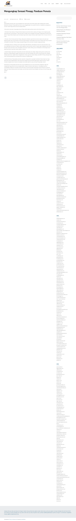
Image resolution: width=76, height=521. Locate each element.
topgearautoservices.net (61, 340)
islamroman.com (60, 404)
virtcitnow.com (59, 392)
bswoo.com (59, 501)
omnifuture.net (59, 372)
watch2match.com (60, 471)
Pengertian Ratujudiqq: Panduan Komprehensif (63, 34)
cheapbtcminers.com (60, 270)
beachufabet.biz (59, 334)
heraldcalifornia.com (60, 282)
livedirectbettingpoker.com (61, 156)
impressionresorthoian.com (61, 171)
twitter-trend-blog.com (61, 414)
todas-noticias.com (60, 86)
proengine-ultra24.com (61, 435)
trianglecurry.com (60, 322)
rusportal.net (59, 89)
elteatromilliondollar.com (61, 111)
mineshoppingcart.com (61, 236)
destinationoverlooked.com (61, 196)
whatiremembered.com (61, 420)
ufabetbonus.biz (59, 495)
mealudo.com (59, 153)
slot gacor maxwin (22, 511)
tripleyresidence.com (60, 302)
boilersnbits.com (60, 125)
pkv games (28, 19)
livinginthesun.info (60, 92)
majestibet (69, 512)
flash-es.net (59, 165)
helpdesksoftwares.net (61, 218)
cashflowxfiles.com (60, 138)
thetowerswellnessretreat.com (62, 325)
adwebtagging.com (60, 192)
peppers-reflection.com (61, 207)
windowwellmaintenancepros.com (63, 210)
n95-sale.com (59, 389)
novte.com (58, 431)
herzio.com (59, 82)
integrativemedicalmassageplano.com (63, 161)
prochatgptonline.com (60, 395)
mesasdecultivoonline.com (61, 123)
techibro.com (59, 410)
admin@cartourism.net (14, 19)
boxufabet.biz (59, 339)
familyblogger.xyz (60, 296)
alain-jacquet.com (60, 101)
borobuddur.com (60, 261)
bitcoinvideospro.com (60, 98)
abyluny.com (59, 357)
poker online (40, 511)
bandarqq (58, 58)
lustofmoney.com (60, 204)
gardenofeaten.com (60, 131)
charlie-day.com (59, 155)
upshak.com (59, 167)
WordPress (23, 519)
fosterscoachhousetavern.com (62, 122)
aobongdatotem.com (60, 229)
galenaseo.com (59, 472)
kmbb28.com (59, 352)
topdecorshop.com (60, 480)
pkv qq (58, 55)
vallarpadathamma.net (61, 114)
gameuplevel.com (60, 257)
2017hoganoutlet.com (60, 71)
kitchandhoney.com (60, 439)
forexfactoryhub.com (60, 396)
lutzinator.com (59, 312)
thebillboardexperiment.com (62, 333)
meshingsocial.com (60, 144)
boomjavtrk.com (59, 358)
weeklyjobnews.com (60, 189)
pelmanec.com (59, 73)
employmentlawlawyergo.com (62, 475)
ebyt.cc (58, 423)
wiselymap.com (59, 393)
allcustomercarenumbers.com (62, 294)
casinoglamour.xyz (60, 463)
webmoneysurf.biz (60, 453)
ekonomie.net (59, 486)
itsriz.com (58, 94)
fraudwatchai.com (60, 252)
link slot (63, 511)
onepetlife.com (59, 331)
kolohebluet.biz (59, 454)
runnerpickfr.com (60, 371)
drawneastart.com (60, 287)
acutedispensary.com (60, 180)
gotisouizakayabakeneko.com (62, 103)
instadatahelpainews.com (61, 348)
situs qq (9, 511)
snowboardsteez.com (60, 135)
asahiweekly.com (60, 278)
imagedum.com (59, 324)
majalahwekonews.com (61, 70)
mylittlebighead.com (60, 275)
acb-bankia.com (59, 164)
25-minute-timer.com (60, 266)
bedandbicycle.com (60, 281)
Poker (22, 19)
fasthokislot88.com (60, 288)
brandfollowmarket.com (61, 187)
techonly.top (59, 383)
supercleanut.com (60, 279)
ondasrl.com (59, 313)
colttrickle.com (59, 369)
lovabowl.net (59, 220)
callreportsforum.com (60, 354)
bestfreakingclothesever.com (62, 173)
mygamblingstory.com (61, 68)
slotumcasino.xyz (60, 462)
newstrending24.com (60, 493)
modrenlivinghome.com (61, 346)
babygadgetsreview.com (61, 417)
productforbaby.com (60, 119)
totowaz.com (59, 184)
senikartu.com (59, 88)
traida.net (58, 438)
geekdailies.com (59, 349)
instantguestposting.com (61, 484)
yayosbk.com (59, 450)
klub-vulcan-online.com (61, 299)
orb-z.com (58, 120)
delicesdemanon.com (60, 444)
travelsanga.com (60, 483)
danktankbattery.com (60, 152)
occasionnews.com (60, 202)
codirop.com (59, 378)
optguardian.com (60, 248)
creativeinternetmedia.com (61, 387)
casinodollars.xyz (60, 465)
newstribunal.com (60, 223)
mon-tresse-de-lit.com (61, 336)
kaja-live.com (59, 398)
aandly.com (59, 499)
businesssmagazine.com (61, 386)
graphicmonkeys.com (60, 284)
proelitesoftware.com (60, 293)
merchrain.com (59, 351)
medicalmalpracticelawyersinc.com (63, 477)
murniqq (55, 511)
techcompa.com (59, 399)
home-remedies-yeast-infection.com (63, 230)
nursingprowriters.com (61, 177)
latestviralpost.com (60, 126)
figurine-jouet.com (60, 342)
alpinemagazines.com (61, 411)
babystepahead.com (60, 195)
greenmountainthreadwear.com (62, 178)
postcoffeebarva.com (60, 110)
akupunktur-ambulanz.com (61, 419)
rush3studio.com (60, 79)
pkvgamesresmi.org (15, 514)
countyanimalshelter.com (61, 190)
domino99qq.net (59, 74)
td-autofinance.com (60, 405)
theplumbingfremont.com (61, 492)
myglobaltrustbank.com (61, 474)
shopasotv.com (59, 481)
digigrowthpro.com (60, 368)
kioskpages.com (59, 321)
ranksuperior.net (59, 193)
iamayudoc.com (59, 273)
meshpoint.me (59, 104)
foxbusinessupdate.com (61, 158)
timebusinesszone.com (61, 205)
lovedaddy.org (59, 159)
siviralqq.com (59, 170)
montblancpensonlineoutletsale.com (63, 416)
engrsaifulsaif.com (60, 269)
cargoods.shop (59, 95)
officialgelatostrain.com (61, 327)
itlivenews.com (59, 490)
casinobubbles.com (60, 243)
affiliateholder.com (60, 211)
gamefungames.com (60, 264)
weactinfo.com (59, 143)
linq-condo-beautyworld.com (62, 422)
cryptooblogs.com (60, 255)
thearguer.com (59, 146)
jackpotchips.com (60, 291)
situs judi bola (29, 511)
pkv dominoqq (59, 51)
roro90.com (59, 80)
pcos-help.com (59, 375)
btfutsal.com (59, 377)
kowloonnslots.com (60, 408)
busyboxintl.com (60, 107)
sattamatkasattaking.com (61, 330)
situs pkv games (50, 511)
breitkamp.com (59, 300)
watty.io (58, 91)
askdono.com (59, 381)
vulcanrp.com (59, 413)
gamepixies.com (59, 285)
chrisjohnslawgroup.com (61, 297)
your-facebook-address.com (62, 343)
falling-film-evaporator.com (61, 174)
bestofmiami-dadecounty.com (62, 233)
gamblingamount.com (61, 198)
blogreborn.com (59, 390)
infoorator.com (59, 429)
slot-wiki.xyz (59, 469)
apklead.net (59, 360)
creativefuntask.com (60, 267)
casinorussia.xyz (60, 460)
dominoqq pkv (59, 57)
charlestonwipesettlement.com (62, 186)
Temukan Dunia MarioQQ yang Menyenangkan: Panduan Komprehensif (63, 43)
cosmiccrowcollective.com (61, 100)
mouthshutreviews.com (61, 239)
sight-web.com (59, 401)
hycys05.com (59, 132)
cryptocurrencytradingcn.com (62, 183)
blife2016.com (59, 315)
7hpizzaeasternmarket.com (61, 432)
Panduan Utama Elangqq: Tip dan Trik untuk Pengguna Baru (64, 26)
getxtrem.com (59, 141)
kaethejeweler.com (60, 328)
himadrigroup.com (60, 402)
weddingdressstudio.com (61, 447)
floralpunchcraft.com (60, 149)
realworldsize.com (60, 116)
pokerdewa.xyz (59, 468)
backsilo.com (59, 168)
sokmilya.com (59, 355)
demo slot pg (59, 54)
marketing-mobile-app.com (62, 147)
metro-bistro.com (60, 441)
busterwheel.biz (59, 457)
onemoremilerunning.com (61, 134)
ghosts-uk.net (59, 380)
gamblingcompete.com (61, 384)
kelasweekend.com (60, 496)
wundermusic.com (60, 263)
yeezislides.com (59, 227)
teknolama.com (59, 117)
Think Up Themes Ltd (13, 519)
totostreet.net (59, 249)
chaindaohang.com (60, 425)
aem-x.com (59, 254)
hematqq (59, 511)
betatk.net (58, 498)
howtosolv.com (59, 442)
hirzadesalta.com (60, 240)
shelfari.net (59, 459)
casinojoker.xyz (59, 466)
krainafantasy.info (60, 85)
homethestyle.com (60, 258)
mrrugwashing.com (60, 162)
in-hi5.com (58, 83)
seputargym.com (60, 245)
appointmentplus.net (60, 487)
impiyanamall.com (60, 246)
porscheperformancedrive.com (62, 309)
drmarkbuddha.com (60, 426)
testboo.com (59, 445)
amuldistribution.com (60, 260)
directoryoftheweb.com (61, 76)
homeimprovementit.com (61, 221)
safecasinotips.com (60, 290)
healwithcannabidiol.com (61, 319)
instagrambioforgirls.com (61, 137)
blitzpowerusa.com (60, 129)
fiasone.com (59, 150)
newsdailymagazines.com (61, 224)
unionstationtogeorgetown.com (62, 272)
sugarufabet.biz (59, 337)
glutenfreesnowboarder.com (62, 316)
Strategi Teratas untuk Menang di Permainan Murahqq (63, 30)
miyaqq (5, 514)
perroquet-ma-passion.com (61, 345)
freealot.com (59, 276)
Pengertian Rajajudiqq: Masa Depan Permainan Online (64, 38)
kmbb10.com (59, 140)
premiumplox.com (60, 448)
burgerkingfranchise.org (61, 113)
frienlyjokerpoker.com (60, 407)
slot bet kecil (63, 512)
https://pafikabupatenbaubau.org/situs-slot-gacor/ (51, 512)
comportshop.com (60, 478)
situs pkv (17, 511)
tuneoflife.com (59, 208)
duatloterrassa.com (60, 306)
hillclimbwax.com (60, 199)
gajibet (9, 514)
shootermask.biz (60, 456)
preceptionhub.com (60, 226)
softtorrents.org (59, 303)
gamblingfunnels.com (61, 374)
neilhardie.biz (59, 451)
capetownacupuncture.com (61, 97)
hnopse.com (59, 201)
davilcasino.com (59, 251)
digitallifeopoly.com (60, 242)
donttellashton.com (60, 77)
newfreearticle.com (60, 128)
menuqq (5, 511)
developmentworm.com (61, 489)
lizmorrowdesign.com (60, 318)
